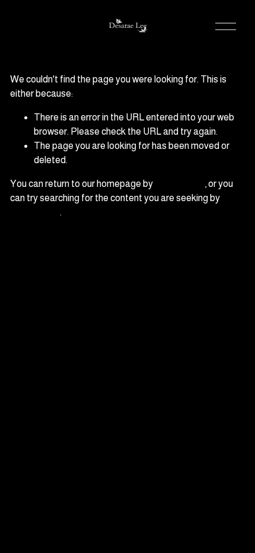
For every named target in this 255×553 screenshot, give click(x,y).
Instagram (198, 431)
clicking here (180, 184)
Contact (202, 491)
